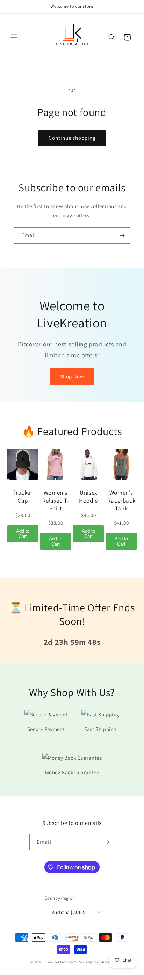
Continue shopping (72, 137)
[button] (14, 37)
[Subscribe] (122, 235)
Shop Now (72, 376)
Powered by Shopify (96, 962)
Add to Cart (22, 534)
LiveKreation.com (61, 962)
